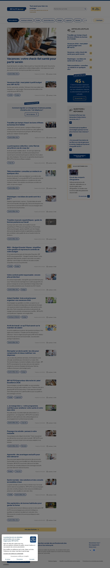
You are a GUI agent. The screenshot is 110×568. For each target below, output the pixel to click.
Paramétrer (20, 559)
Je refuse (7, 559)
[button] (6, 564)
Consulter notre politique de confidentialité (13, 553)
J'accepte (31, 559)
